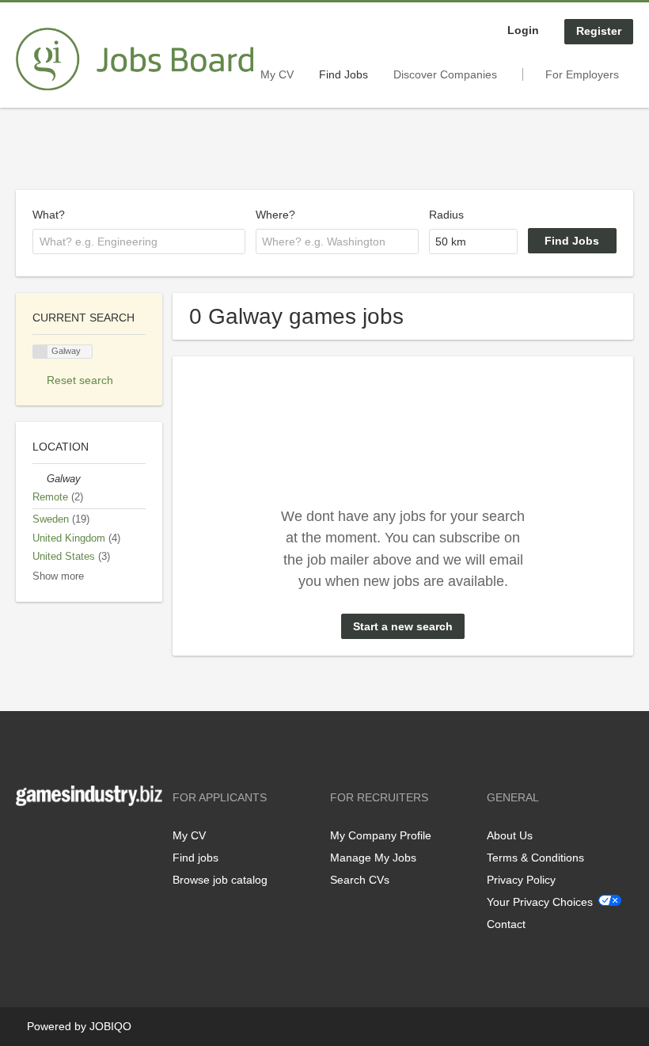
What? (48, 214)
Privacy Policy (521, 879)
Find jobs (195, 857)
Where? (275, 214)
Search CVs (359, 879)
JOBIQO (110, 1026)
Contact (506, 924)
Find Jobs (343, 74)
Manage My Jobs (373, 857)
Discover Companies (445, 74)
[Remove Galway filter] (39, 479)
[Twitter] (53, 839)
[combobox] (138, 241)
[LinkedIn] (76, 839)
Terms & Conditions (535, 857)
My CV (277, 74)
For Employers (582, 74)
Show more (58, 576)
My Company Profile (380, 835)
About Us (510, 835)
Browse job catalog (220, 879)
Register (598, 31)
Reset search (80, 380)
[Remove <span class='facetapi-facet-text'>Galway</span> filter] (40, 352)
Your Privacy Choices (540, 902)
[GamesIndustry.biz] (134, 59)
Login (523, 30)
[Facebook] (27, 839)
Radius (446, 214)
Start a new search (403, 626)
